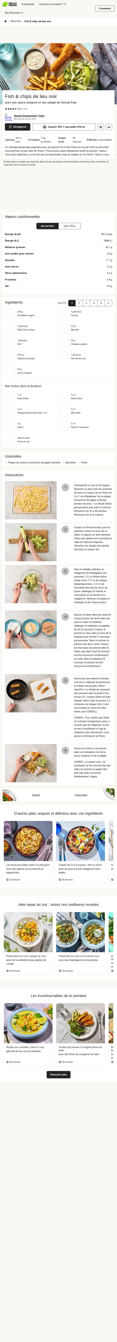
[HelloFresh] (9, 4)
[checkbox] (6, 109)
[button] (72, 303)
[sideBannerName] (58, 189)
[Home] (5, 21)
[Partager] (109, 127)
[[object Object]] (101, 127)
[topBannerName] (58, 34)
